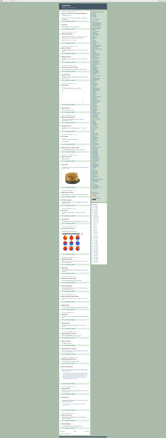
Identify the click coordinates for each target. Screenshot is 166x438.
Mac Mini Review (66, 74)
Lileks (93, 178)
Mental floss (94, 69)
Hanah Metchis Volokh (96, 187)
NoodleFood (94, 22)
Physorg (93, 86)
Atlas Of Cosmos (66, 341)
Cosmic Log (94, 94)
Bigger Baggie (65, 305)
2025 (95, 207)
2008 (95, 252)
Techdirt (93, 77)
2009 (95, 251)
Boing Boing (94, 37)
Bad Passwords (66, 108)
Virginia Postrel (95, 64)
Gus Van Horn (95, 151)
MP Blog (99, 24)
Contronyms (65, 136)
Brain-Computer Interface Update (70, 296)
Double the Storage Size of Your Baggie (80, 307)
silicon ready (68, 15)
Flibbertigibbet (95, 152)
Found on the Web (95, 55)
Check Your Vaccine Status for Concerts (80, 194)
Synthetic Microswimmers (68, 117)
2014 (95, 243)
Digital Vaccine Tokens (67, 192)
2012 (95, 246)
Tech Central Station (96, 78)
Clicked (93, 95)
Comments (99, 22)
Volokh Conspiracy (95, 34)
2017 (95, 238)
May (94, 227)
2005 (95, 257)
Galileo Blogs (94, 156)
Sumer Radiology (95, 163)
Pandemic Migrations (67, 366)
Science (96, 101)
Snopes (93, 135)
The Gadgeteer (95, 124)
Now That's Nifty (95, 67)
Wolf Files (94, 74)
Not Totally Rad (95, 166)
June (94, 226)
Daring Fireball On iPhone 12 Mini (70, 147)
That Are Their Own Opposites (72, 139)
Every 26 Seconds (74, 325)
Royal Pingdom (95, 115)
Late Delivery (65, 397)
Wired (93, 81)
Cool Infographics (95, 134)
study (67, 373)
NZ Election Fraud (66, 126)
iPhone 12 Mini (82, 149)
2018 (95, 237)
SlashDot (94, 91)
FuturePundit (94, 105)
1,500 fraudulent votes (75, 128)
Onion (93, 142)
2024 (95, 209)
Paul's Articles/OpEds (96, 28)
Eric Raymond (95, 181)
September (95, 221)
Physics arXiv (95, 113)
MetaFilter (94, 41)
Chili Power (65, 210)
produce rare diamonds (70, 58)
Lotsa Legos (65, 164)
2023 (95, 210)
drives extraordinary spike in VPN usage (73, 280)
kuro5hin (93, 51)
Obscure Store (95, 140)
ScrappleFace (94, 143)
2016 (95, 240)
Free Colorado (95, 149)
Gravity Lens (94, 188)
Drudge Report (95, 174)
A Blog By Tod (95, 161)
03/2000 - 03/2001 (95, 193)
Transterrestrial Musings (96, 96)
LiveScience (94, 93)
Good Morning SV (95, 79)
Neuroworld (94, 97)
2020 (95, 215)
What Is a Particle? (67, 156)
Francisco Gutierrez (96, 157)
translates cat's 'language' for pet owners (75, 221)
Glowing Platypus (66, 423)
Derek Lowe (94, 107)
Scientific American (96, 89)
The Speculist (94, 109)
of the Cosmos (68, 343)
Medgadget (94, 123)
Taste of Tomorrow (95, 117)
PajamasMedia (95, 33)
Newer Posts (62, 431)
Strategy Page (95, 170)
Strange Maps (95, 133)
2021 (95, 213)
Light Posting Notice (67, 259)
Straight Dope (94, 137)
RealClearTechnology (96, 53)
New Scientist (94, 84)
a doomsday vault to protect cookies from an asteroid (76, 350)
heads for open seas (77, 335)
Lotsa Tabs (64, 24)
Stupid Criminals (95, 138)
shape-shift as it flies (75, 361)
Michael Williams (95, 70)
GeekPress (66, 6)
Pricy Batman (65, 85)
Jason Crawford (95, 71)
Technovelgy (94, 110)
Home (75, 431)
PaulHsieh (97, 19)
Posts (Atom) (67, 433)
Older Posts (87, 431)
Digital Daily (94, 80)
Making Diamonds (66, 56)
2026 (95, 206)
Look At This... (95, 58)
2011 (95, 248)
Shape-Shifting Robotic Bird (69, 359)
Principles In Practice (96, 147)
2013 (95, 245)
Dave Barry (94, 139)
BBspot (93, 129)
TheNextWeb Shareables (97, 45)
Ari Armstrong (94, 148)
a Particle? (67, 158)
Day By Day (94, 128)
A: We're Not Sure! (73, 231)
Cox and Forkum (95, 185)
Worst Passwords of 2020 (68, 110)
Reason (93, 175)
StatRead (94, 167)
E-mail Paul (94, 16)
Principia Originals (66, 200)
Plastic (93, 50)
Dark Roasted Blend (96, 57)
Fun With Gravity (95, 72)
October (94, 219)
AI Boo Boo (65, 314)
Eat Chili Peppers (71, 212)
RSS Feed (94, 15)
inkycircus (94, 111)
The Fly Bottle (95, 63)
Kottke (93, 36)
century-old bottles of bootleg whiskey (74, 390)
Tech (99, 101)
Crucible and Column (96, 159)
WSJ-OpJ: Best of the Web (97, 179)
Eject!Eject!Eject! (95, 180)
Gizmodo (94, 120)
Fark (93, 132)
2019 (95, 235)
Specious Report (95, 144)
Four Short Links (95, 42)
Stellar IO (94, 44)
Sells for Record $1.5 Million (75, 88)
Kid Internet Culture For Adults (70, 67)
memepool (94, 52)
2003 (95, 260)
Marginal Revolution (96, 61)
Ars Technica (94, 83)
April (94, 229)
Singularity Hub (95, 116)
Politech (93, 104)
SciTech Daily (94, 47)
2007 (95, 254)
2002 (95, 262)
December (95, 216)
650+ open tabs (76, 26)
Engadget (94, 121)
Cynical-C (94, 65)
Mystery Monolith (66, 48)
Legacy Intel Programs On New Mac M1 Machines (74, 13)
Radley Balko (94, 171)
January (94, 233)
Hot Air (93, 38)
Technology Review (96, 88)
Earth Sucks (65, 268)
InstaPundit (94, 32)
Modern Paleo (94, 24)
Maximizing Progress (96, 90)
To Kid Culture (76, 69)
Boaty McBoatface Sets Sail (69, 333)
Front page (94, 14)
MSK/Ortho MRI (95, 165)
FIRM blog (94, 29)
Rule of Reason (95, 154)
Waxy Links (94, 56)
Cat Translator (65, 219)
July (94, 224)
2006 (95, 255)
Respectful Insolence (96, 112)
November (95, 218)
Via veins (83, 298)
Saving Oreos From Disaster (69, 348)
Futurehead (94, 106)
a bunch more (66, 141)
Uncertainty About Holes (68, 228)
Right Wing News (95, 176)
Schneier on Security (96, 100)
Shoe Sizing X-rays (67, 415)
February (95, 232)
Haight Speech (95, 158)
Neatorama (94, 66)
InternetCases (95, 102)
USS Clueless (95, 184)
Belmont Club (94, 173)
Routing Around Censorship (69, 278)
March (94, 230)
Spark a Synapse (95, 153)
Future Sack (94, 125)
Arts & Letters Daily (96, 46)
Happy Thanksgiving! (67, 34)
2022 (95, 212)
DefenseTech (94, 99)
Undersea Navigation (67, 286)
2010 (95, 249)
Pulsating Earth (66, 323)
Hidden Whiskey (66, 388)
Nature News (94, 85)
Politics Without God (96, 25)
